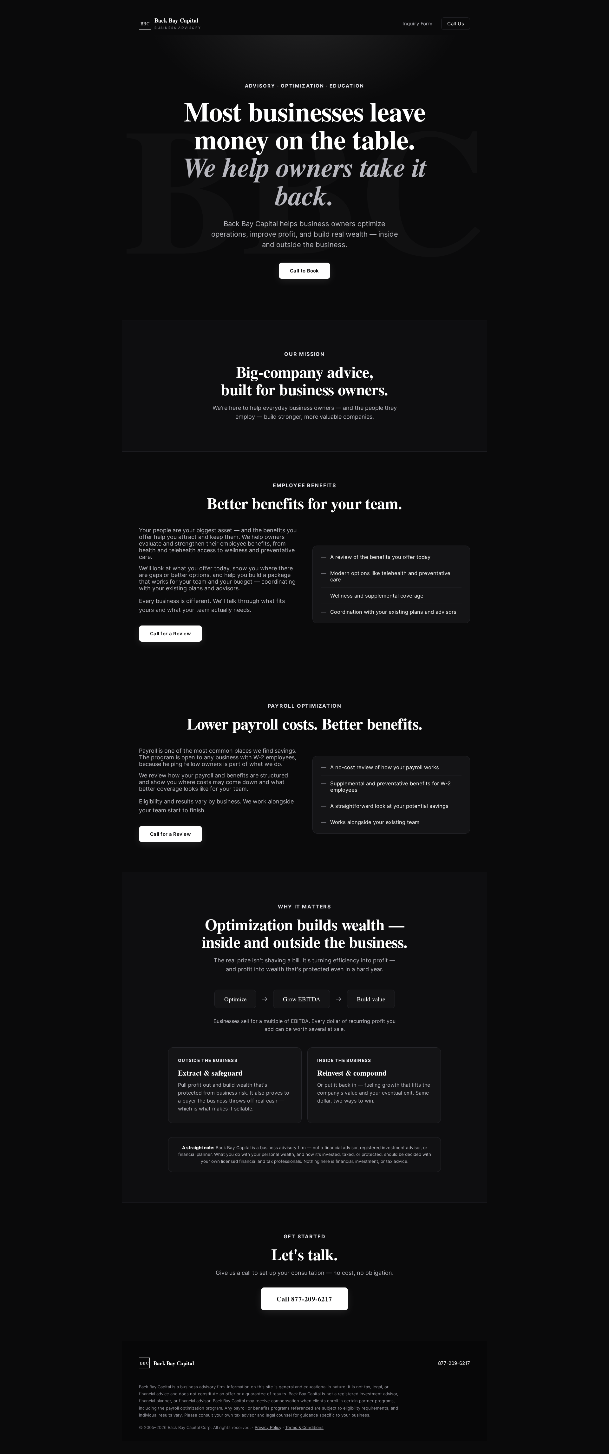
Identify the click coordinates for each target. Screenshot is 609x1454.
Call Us (455, 24)
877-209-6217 (454, 1363)
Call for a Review (170, 634)
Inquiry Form (417, 24)
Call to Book (304, 271)
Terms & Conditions (304, 1427)
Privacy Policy (268, 1427)
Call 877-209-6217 (304, 1299)
